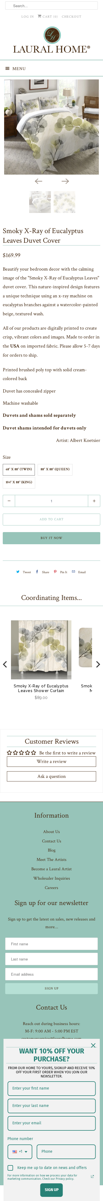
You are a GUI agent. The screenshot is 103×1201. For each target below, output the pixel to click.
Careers (51, 888)
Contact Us (51, 841)
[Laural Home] (51, 40)
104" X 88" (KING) (19, 482)
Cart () (49, 17)
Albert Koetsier (85, 440)
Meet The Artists (51, 860)
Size (7, 457)
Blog (51, 850)
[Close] (93, 1045)
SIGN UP (52, 1189)
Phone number (20, 1138)
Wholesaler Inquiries (51, 878)
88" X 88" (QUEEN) (55, 469)
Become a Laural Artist (51, 869)
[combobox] (19, 1151)
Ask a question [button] (51, 776)
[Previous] (38, 181)
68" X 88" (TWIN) (19, 469)
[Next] (65, 181)
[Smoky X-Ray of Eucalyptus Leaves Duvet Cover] (51, 127)
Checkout (72, 17)
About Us (51, 832)
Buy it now (52, 538)
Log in (27, 17)
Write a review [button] (51, 761)
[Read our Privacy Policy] (92, 1176)
